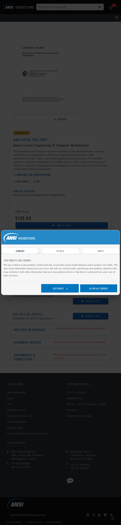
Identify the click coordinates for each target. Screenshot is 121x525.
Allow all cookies (98, 288)
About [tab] (101, 251)
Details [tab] (60, 251)
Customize (58, 288)
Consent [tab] (20, 251)
